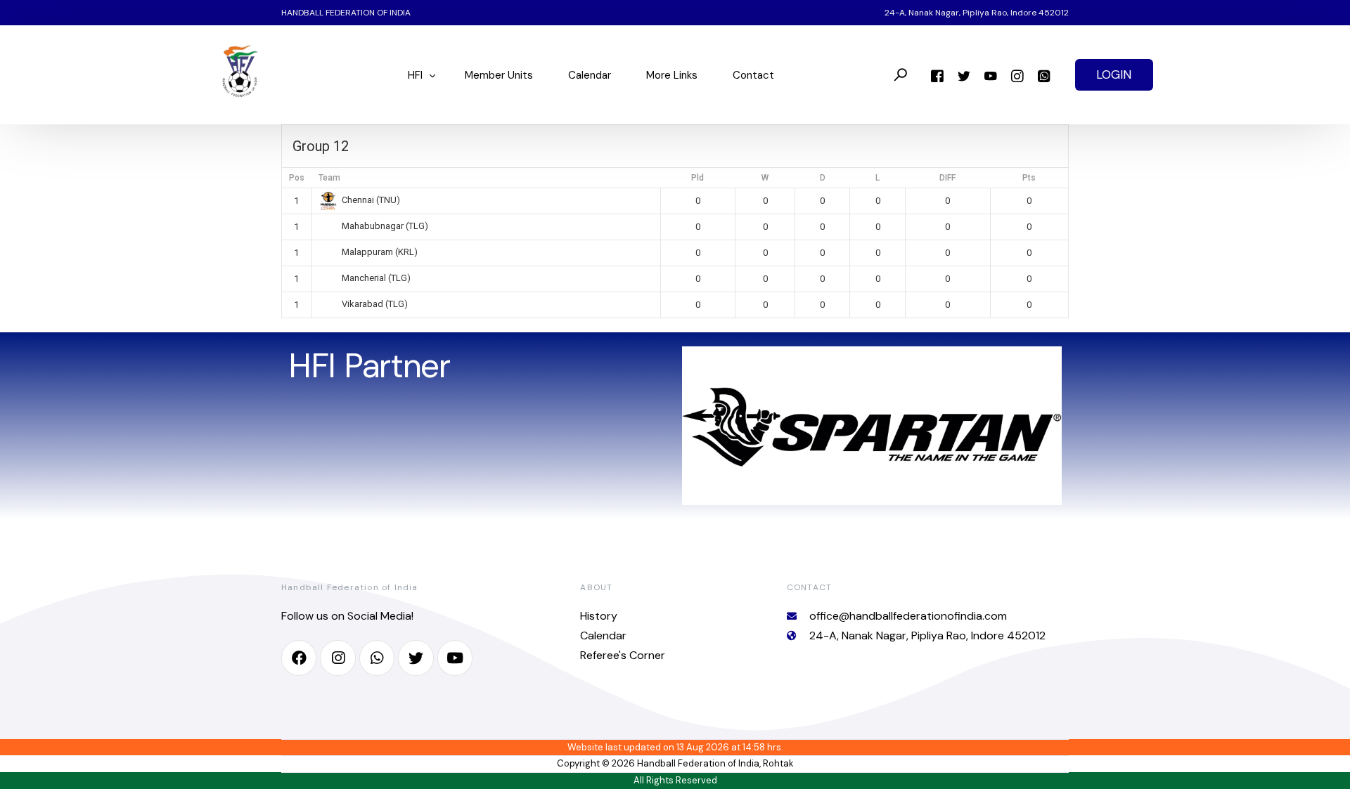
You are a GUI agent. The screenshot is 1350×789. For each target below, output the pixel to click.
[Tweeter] (964, 74)
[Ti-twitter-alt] (415, 657)
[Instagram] (1017, 74)
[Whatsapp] (1044, 74)
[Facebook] (937, 74)
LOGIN (1113, 74)
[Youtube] (990, 74)
